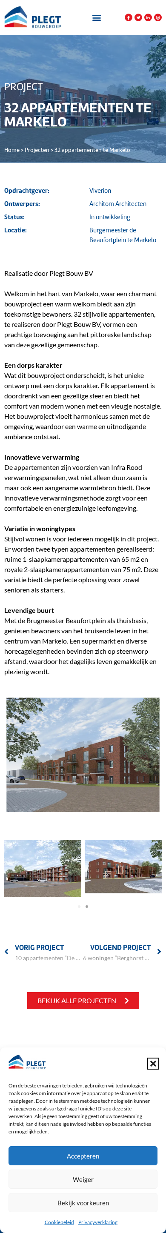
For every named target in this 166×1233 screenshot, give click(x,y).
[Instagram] (158, 17)
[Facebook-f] (128, 17)
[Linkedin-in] (148, 17)
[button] (153, 1063)
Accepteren (83, 1156)
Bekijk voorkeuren (83, 1203)
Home (12, 150)
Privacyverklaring (97, 1222)
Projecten (37, 150)
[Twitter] (138, 17)
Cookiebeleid (59, 1222)
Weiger (83, 1179)
